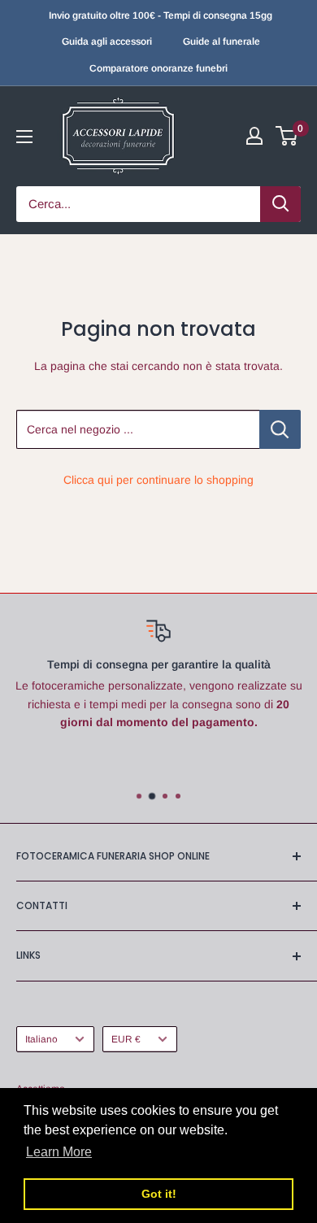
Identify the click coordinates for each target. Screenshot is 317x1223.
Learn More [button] (59, 1152)
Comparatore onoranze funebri (158, 68)
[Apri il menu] (24, 136)
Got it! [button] (158, 1193)
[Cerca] (280, 204)
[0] (287, 136)
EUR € (126, 1039)
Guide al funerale (221, 41)
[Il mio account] (254, 136)
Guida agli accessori (107, 41)
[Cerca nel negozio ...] (280, 429)
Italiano (41, 1039)
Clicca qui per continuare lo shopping (158, 479)
